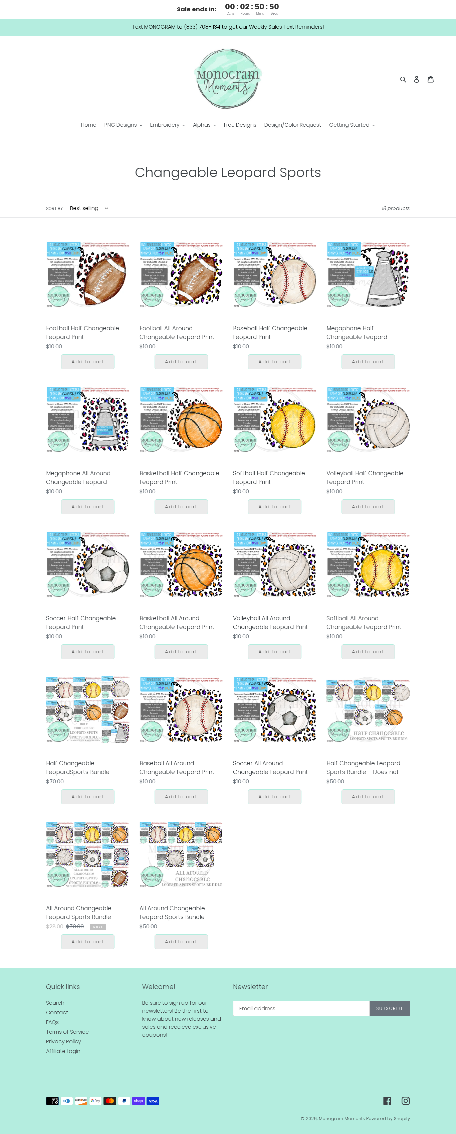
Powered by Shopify (388, 1118)
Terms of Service (67, 1032)
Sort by (54, 208)
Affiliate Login (63, 1051)
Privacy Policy (63, 1041)
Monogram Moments (342, 1118)
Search (55, 1003)
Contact (57, 1012)
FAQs (52, 1022)
